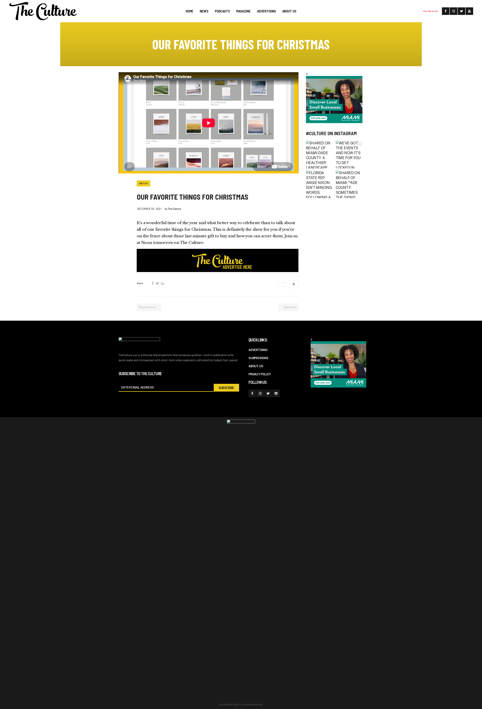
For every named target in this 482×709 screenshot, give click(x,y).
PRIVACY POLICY (260, 374)
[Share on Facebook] (153, 283)
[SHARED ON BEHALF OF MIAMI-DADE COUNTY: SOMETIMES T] (350, 184)
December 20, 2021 (149, 208)
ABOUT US (256, 366)
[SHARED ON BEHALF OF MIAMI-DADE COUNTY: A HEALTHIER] (320, 155)
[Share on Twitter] (157, 283)
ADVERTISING (258, 350)
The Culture (174, 208)
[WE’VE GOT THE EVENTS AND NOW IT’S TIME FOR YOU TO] (350, 155)
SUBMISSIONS (258, 358)
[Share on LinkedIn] (162, 283)
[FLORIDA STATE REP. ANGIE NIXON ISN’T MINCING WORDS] (320, 184)
